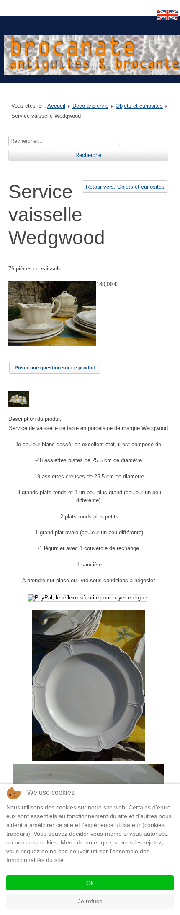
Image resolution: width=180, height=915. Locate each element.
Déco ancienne (90, 106)
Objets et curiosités (139, 106)
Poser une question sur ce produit (55, 368)
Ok (90, 883)
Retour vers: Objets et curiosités (125, 187)
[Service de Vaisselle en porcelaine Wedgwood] (52, 344)
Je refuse (90, 901)
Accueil (56, 106)
